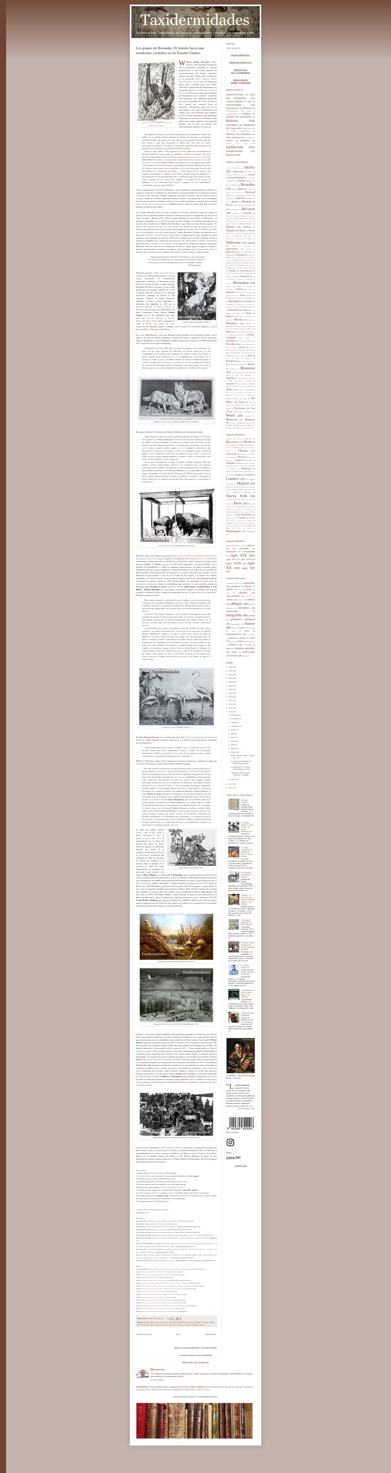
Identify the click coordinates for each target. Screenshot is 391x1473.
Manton (241, 316)
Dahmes (249, 223)
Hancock (244, 276)
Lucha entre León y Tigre (196, 157)
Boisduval (238, 193)
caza (239, 589)
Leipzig (248, 474)
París (238, 502)
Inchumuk (242, 292)
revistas (228, 143)
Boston (242, 445)
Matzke (250, 320)
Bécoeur (248, 208)
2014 (231, 711)
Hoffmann (249, 279)
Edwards (230, 251)
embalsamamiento (232, 111)
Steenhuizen (251, 390)
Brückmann (249, 205)
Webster (145, 611)
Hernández (232, 279)
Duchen (250, 239)
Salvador (249, 372)
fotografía (234, 614)
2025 (231, 670)
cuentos (229, 599)
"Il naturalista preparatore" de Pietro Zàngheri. (246, 922)
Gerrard (242, 265)
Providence (239, 509)
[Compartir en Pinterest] (180, 1318)
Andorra (229, 438)
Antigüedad (230, 545)
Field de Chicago (143, 883)
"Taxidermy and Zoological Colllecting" (153, 1280)
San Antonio (246, 512)
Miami (235, 490)
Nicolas (231, 344)
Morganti (252, 332)
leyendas (252, 628)
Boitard (250, 192)
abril (233, 744)
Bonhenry (241, 195)
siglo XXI (248, 568)
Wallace (249, 411)
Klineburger (251, 298)
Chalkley (235, 216)
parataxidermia (248, 138)
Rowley (251, 364)
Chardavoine (230, 219)
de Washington (198, 91)
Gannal (228, 263)
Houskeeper (239, 286)
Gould (253, 268)
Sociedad (184, 602)
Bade (253, 178)
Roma (237, 512)
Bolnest (233, 196)
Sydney (231, 520)
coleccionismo (233, 595)
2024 (231, 674)
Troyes (228, 526)
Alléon (228, 175)
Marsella (235, 487)
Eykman (250, 255)
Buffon (228, 209)
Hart (253, 277)
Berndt (234, 189)
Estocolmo (248, 460)
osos (252, 638)
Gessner (229, 268)
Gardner (246, 263)
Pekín (227, 507)
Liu (252, 310)
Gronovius (248, 273)
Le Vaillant (235, 307)
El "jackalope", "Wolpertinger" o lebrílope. (247, 874)
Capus (228, 216)
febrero (234, 752)
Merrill (236, 329)
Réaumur (248, 367)
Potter (238, 356)
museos (211, 1322)
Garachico (237, 263)
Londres (232, 478)
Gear (229, 265)
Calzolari (247, 213)
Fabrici (228, 257)
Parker (251, 348)
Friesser (244, 260)
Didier (250, 236)
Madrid (243, 483)
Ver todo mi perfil (156, 1379)
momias (232, 637)
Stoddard (240, 393)
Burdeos (228, 451)
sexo (228, 648)
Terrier (242, 401)
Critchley (229, 224)
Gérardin (228, 277)
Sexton (239, 384)
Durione (233, 246)
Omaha (244, 499)
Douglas (250, 457)
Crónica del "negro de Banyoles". (247, 1014)
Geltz (235, 265)
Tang (245, 398)
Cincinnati (243, 454)
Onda (250, 499)
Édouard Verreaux (170, 1179)
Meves (250, 329)
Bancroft (231, 181)
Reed (237, 358)
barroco (251, 545)
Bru (228, 204)
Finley (250, 258)
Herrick (241, 279)
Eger (239, 252)
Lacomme (229, 304)
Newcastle (248, 492)
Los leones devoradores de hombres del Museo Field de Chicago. (246, 852)
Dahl (242, 223)
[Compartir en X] (174, 1318)
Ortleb (228, 348)
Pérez (227, 358)
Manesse (230, 316)
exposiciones (232, 611)
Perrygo (242, 350)
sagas (245, 143)
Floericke (229, 260)
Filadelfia (230, 462)
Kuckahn (234, 301)
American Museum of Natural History (152, 204)
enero (233, 779)
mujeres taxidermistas (240, 131)
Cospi (231, 221)
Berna (227, 445)
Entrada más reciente (144, 1334)
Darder (230, 226)
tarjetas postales (245, 648)
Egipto (238, 459)
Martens (228, 320)
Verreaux (239, 408)
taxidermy (187, 1325)
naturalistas (246, 134)
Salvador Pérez (152, 1318)
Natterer (247, 338)
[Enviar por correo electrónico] (168, 1318)
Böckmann (236, 213)
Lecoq (253, 307)
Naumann (231, 340)
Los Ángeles (250, 479)
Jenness (234, 295)
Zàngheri (228, 428)
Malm (248, 313)
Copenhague (231, 457)
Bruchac (235, 205)
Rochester (229, 512)
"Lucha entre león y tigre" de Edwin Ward (153, 1291)
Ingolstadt (242, 471)
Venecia (242, 526)
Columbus (252, 454)
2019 (231, 693)
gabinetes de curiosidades (238, 116)
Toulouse (229, 523)
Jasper (250, 292)
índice (244, 656)
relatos (233, 644)
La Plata (230, 475)
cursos (240, 600)
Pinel (228, 352)
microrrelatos (251, 635)
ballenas (248, 586)
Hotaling (228, 286)
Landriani (240, 304)
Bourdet (231, 198)
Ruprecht (232, 369)
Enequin (241, 254)
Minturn (198, 1322)
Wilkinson (232, 423)
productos (245, 140)
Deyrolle (239, 236)
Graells (232, 270)
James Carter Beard (192, 422)
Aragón (251, 174)
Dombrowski (230, 239)
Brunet (242, 205)
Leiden (238, 474)
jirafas (234, 628)
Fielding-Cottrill (240, 258)
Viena (228, 528)
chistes (248, 589)
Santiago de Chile (231, 518)
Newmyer (242, 341)
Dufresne (233, 242)
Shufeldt (252, 384)
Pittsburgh (241, 506)
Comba (245, 218)
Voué (238, 528)
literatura (232, 125)
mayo (233, 741)
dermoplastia (232, 107)
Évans (250, 428)
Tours (237, 523)
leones (242, 627)
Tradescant (229, 405)
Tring (251, 523)
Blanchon (250, 189)
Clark (238, 218)
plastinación (251, 641)
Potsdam (228, 509)
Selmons (240, 381)
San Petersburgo (244, 514)
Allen (250, 171)
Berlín (248, 442)
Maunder (248, 324)
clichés (243, 592)
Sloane (243, 386)
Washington (195, 1325)
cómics (250, 599)
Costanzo (240, 221)
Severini (230, 383)
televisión (249, 652)
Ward (230, 415)
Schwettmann (242, 378)
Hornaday (178, 1322)
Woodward (240, 425)
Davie (242, 230)
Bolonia (234, 445)
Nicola (250, 341)
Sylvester (240, 395)
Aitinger (236, 168)
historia (166, 1322)
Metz (229, 490)
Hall (235, 276)
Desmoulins (248, 233)
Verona (249, 525)
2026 (231, 667)
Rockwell (243, 361)
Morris (231, 335)
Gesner (251, 265)
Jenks (227, 295)
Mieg (228, 331)
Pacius (234, 348)
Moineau (244, 332)
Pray (250, 355)
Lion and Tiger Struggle (175, 157)
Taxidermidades (142, 1386)
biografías (240, 98)
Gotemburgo (233, 469)
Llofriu (228, 313)
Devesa (228, 236)
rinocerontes (247, 645)
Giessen (237, 466)
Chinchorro (231, 453)
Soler (229, 389)
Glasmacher (244, 268)
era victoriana (241, 548)
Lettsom (233, 310)
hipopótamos (235, 624)
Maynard (237, 326)
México (237, 492)
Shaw (245, 384)
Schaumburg (248, 375)
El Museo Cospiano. (244, 801)
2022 (231, 682)
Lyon (231, 484)
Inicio (178, 1334)
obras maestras (151, 1325)
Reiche (248, 358)
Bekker (228, 185)
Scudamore (252, 378)
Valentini (246, 405)
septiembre (235, 726)
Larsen (248, 304)
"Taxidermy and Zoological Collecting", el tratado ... (240, 773)
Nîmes (228, 499)
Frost (251, 260)
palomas (232, 641)
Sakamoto (241, 373)
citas (227, 593)
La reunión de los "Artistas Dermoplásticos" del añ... (241, 768)
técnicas (231, 154)
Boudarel (252, 195)
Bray (227, 202)
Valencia (235, 526)
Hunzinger (229, 289)
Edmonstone (232, 248)
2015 (231, 708)
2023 (231, 678)
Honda (228, 283)
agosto (233, 729)
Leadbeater (244, 306)
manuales (249, 125)
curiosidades (234, 104)
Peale (228, 350)
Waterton (232, 419)
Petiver (250, 350)
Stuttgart (252, 518)
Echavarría (247, 246)
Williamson (242, 423)
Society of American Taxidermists (191, 555)
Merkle (230, 329)
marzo (233, 748)
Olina (242, 344)
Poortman (229, 356)
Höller (250, 289)
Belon (235, 185)
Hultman (249, 286)
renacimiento (249, 551)
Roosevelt (236, 364)
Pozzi (243, 356)
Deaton (231, 234)
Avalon (239, 439)
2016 (231, 704)
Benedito (248, 184)
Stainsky (240, 390)
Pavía (250, 504)
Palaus (242, 347)
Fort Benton (251, 463)
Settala (249, 381)
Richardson (160, 1325)
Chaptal (250, 216)
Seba (230, 381)
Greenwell (237, 273)
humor (250, 623)
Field (195, 897)
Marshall (249, 316)
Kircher (236, 298)
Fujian (230, 466)
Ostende (228, 504)
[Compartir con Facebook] (177, 1318)
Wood (230, 425)
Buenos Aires (248, 448)
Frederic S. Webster (175, 586)
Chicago (243, 450)
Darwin (247, 226)
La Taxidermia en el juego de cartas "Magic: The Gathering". (248, 993)
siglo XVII (246, 559)
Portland (250, 507)
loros (247, 630)
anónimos (235, 586)
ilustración (231, 551)
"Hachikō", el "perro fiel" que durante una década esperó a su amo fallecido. (248, 899)
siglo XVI (231, 559)
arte (252, 94)
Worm (250, 425)
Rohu (228, 364)
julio (233, 733)
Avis (248, 178)
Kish (242, 298)
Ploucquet (248, 352)
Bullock (236, 210)
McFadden (252, 326)
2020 (231, 689)
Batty (250, 181)
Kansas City (251, 471)
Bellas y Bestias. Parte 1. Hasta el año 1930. (243, 756)
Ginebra (244, 466)
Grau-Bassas (246, 270)
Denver (241, 456)
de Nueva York (155, 319)
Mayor (245, 326)
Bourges (228, 448)
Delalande (239, 234)
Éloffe (245, 428)
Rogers (251, 361)
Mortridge (205, 1322)
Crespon (249, 221)
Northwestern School (233, 583)
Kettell (228, 298)
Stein (231, 393)
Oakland (235, 499)
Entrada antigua (210, 1334)
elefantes (243, 608)
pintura (229, 140)
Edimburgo (229, 460)
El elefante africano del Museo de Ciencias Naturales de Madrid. (248, 945)
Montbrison (249, 490)
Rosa (244, 364)
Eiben (253, 252)
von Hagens (237, 428)
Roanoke (249, 509)
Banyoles (248, 438)
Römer (234, 373)
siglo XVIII (233, 563)
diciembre (234, 715)
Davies (251, 230)
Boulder (250, 445)
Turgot (238, 405)
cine (249, 101)
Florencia (241, 463)
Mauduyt (185, 1322)
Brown (235, 201)
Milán (241, 490)
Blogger (214, 1396)
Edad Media (241, 546)
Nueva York (141, 1325)
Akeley (146, 1322)
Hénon (240, 288)
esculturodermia (231, 114)
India (235, 471)
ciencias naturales (234, 101)
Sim (230, 386)
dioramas (160, 1322)
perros (241, 641)
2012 (231, 787)
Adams (228, 168)
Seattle (242, 517)
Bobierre (228, 193)
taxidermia (179, 1325)
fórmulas (246, 113)
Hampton (229, 471)
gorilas (252, 615)
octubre (234, 722)
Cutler (236, 224)
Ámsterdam (251, 531)
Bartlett (241, 180)
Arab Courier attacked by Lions (185, 159)
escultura (248, 111)
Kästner (248, 301)
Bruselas (237, 447)
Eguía (246, 252)
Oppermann (249, 344)
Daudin (230, 230)
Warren (249, 528)
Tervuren (240, 520)
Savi (166, 1325)
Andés (243, 175)
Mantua (228, 487)
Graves (228, 273)
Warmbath (248, 416)
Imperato (230, 292)
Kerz (250, 295)
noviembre (235, 718)
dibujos (236, 603)
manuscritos (236, 128)
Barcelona (232, 442)
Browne (247, 201)
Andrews (235, 175)
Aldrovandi (237, 171)
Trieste (244, 523)
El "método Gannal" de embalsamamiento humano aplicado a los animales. (247, 969)
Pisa (233, 507)
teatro (234, 651)
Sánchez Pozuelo (232, 398)
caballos (230, 589)
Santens (228, 375)
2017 (231, 700)
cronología (249, 596)
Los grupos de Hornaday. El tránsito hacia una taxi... (241, 762)
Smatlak (250, 386)
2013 (231, 784)
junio (233, 737)
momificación (251, 128)
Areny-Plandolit (236, 177)
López (238, 313)
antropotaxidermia (234, 94)
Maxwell (191, 1322)
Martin (238, 319)
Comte (252, 218)
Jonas (242, 295)
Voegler (239, 411)
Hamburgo (246, 468)
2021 (231, 685)
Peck (234, 350)
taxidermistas (234, 151)
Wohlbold (252, 423)
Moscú (228, 492)
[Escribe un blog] (171, 1318)
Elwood (231, 255)
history (171, 1322)
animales (249, 583)
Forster (236, 260)
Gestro (237, 268)
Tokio (250, 520)
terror (234, 655)
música (242, 637)
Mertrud (243, 329)
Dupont (251, 242)
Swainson (229, 395)
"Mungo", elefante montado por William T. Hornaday (157, 1275)
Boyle (250, 198)
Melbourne (252, 487)
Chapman (153, 1322)
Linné (245, 309)
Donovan (240, 239)
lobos (234, 631)
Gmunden (252, 466)
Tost (250, 402)
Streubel (249, 393)
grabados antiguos (243, 619)
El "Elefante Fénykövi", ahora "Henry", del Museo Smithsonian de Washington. (247, 828)
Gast (253, 263)
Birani (241, 188)
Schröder (230, 377)
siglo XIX (172, 1325)
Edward (248, 249)
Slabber (236, 386)
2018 (231, 696)
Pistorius (237, 352)
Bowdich (240, 198)
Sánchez (249, 395)
